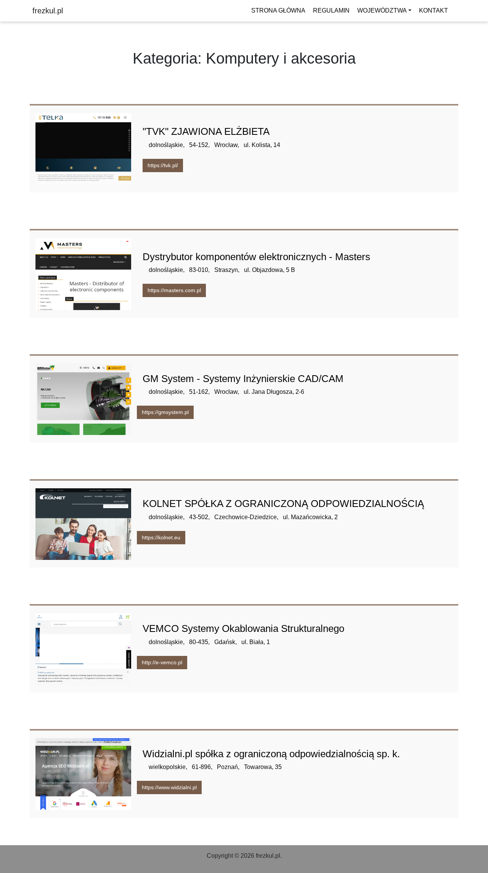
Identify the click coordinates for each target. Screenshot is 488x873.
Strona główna (278, 10)
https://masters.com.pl (174, 290)
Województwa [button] (382, 10)
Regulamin (331, 10)
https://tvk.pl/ (163, 165)
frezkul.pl (47, 10)
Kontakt (433, 10)
